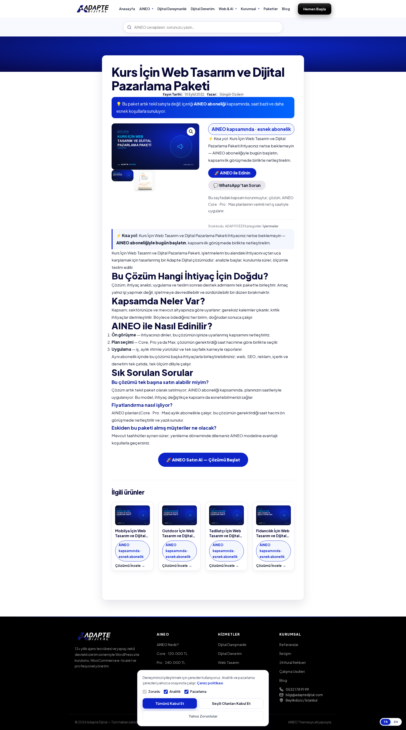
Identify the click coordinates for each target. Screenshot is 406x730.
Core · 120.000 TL (172, 653)
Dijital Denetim (203, 9)
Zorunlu (154, 692)
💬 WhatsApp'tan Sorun (237, 185)
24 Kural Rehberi (292, 662)
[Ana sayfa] (93, 9)
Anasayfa (127, 9)
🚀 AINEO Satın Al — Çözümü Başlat (203, 459)
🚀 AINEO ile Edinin (232, 172)
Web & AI (226, 9)
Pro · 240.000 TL (171, 662)
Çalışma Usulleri (292, 671)
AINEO (144, 9)
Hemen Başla (314, 9)
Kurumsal (248, 9)
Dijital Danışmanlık (172, 9)
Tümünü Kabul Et (169, 703)
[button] (191, 131)
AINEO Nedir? (168, 644)
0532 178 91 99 (297, 689)
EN (396, 722)
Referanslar (288, 644)
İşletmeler (270, 226)
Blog (286, 9)
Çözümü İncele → (130, 565)
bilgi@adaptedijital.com (304, 695)
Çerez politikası (210, 683)
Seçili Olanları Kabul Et (231, 703)
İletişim (285, 653)
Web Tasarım (228, 662)
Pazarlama (198, 692)
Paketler (271, 9)
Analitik (175, 692)
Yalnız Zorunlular (203, 716)
